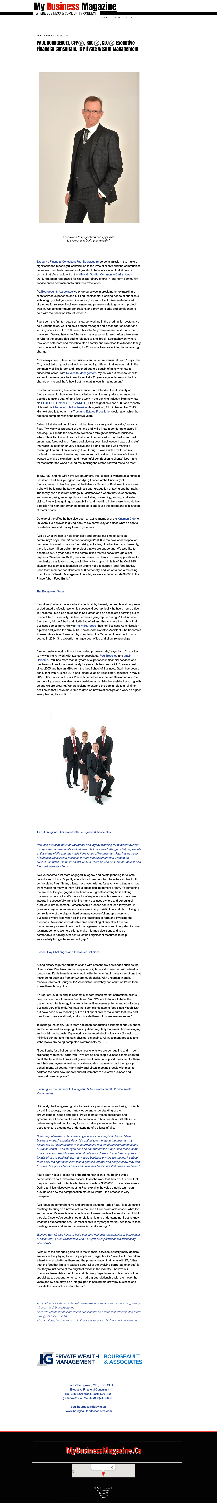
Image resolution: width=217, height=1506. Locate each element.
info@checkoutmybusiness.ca (81, 1501)
